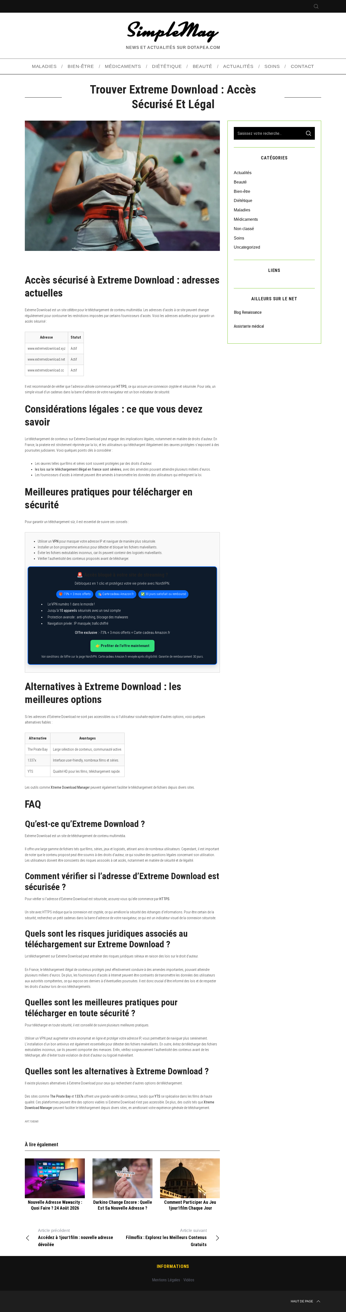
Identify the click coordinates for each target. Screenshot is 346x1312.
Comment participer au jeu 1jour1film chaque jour (190, 1205)
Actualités (243, 173)
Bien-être (242, 191)
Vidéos (188, 1280)
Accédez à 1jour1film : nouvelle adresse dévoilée (75, 1237)
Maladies (242, 210)
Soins (239, 238)
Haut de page (302, 1301)
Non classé (244, 229)
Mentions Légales (166, 1280)
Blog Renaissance (248, 312)
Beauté (240, 182)
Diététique (243, 200)
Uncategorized (247, 247)
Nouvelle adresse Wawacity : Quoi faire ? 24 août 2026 (55, 1205)
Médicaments (246, 219)
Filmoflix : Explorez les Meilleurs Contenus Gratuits (166, 1237)
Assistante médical (249, 326)
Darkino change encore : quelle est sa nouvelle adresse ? (122, 1205)
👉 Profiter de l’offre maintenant (122, 645)
